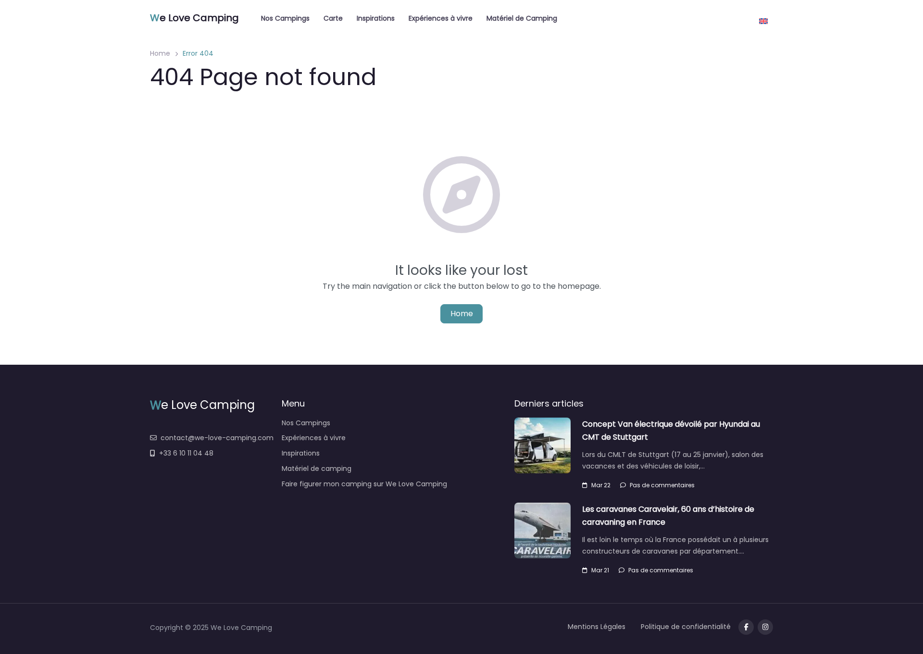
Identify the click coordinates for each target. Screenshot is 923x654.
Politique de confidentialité (686, 626)
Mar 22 (601, 485)
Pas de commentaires (662, 485)
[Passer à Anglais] (763, 17)
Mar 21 (600, 570)
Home (160, 53)
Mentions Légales (596, 626)
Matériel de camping (316, 468)
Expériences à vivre (441, 18)
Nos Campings (285, 18)
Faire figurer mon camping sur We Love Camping (364, 484)
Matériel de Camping (521, 18)
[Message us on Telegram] (765, 627)
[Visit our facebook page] (746, 627)
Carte (333, 18)
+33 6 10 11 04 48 (186, 453)
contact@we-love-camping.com (217, 438)
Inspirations (376, 18)
